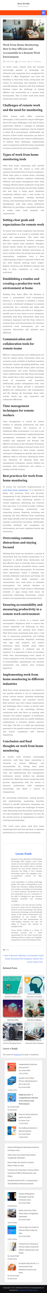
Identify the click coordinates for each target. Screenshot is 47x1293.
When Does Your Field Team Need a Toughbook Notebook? (28, 1213)
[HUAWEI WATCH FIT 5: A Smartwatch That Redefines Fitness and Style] (12, 1266)
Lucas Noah (21, 61)
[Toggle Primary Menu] (43, 12)
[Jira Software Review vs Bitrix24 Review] (12, 1130)
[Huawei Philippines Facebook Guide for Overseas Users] (12, 1196)
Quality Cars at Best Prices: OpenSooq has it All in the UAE (28, 1081)
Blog (7, 950)
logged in (18, 1054)
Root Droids (23, 3)
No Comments (35, 61)
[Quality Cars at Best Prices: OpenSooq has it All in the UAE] (12, 1080)
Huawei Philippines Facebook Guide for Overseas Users (26, 1197)
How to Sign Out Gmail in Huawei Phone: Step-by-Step (29, 1230)
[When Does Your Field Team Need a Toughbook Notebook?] (12, 1213)
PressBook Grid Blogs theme (28, 1290)
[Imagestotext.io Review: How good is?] (12, 1067)
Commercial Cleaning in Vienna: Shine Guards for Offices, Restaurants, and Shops (23, 1173)
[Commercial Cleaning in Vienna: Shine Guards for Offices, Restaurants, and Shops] (12, 1246)
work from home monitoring (15, 490)
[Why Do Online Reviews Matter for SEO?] (12, 1117)
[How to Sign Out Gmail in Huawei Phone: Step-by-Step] (12, 1230)
